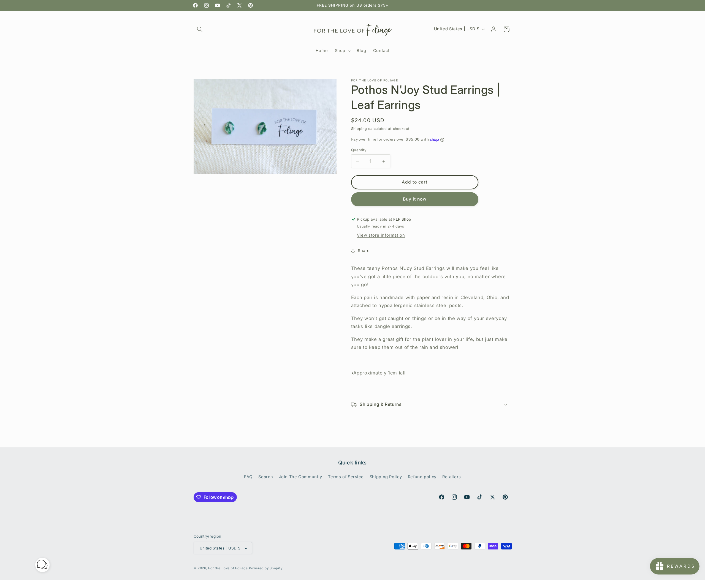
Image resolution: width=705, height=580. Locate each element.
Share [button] (364, 250)
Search (265, 476)
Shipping (359, 129)
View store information (381, 235)
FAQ (248, 476)
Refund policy (422, 476)
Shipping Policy (386, 476)
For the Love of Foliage (228, 568)
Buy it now (415, 199)
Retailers (451, 476)
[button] (200, 29)
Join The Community (300, 476)
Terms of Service (346, 476)
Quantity (359, 150)
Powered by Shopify (265, 568)
